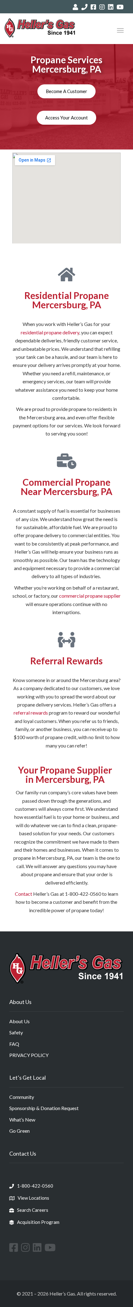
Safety (16, 1032)
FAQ (14, 1044)
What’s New (22, 1119)
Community (21, 1097)
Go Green (19, 1131)
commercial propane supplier (90, 596)
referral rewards (31, 713)
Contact (23, 894)
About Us (19, 1021)
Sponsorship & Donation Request (44, 1108)
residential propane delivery (50, 332)
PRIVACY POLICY (29, 1055)
